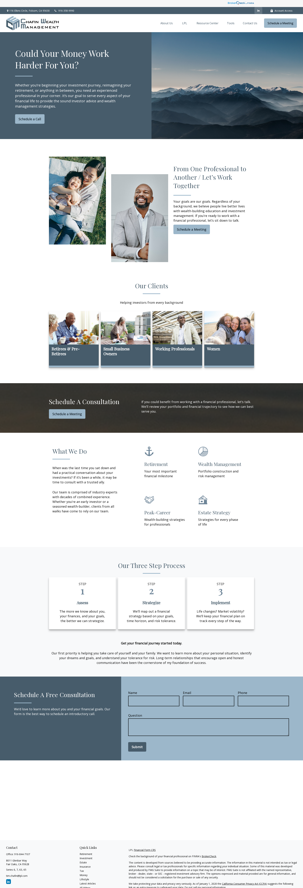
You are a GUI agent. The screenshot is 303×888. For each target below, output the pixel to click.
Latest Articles (88, 883)
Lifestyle (84, 879)
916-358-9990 (66, 10)
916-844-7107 (22, 854)
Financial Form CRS (145, 850)
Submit (137, 747)
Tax (82, 871)
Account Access (283, 10)
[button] (166, 23)
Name (132, 693)
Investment (86, 858)
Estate (83, 862)
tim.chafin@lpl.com (17, 875)
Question (135, 715)
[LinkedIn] (258, 10)
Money (83, 875)
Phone (242, 693)
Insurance (85, 866)
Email (187, 693)
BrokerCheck (209, 856)
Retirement (86, 854)
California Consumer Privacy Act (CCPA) (244, 883)
